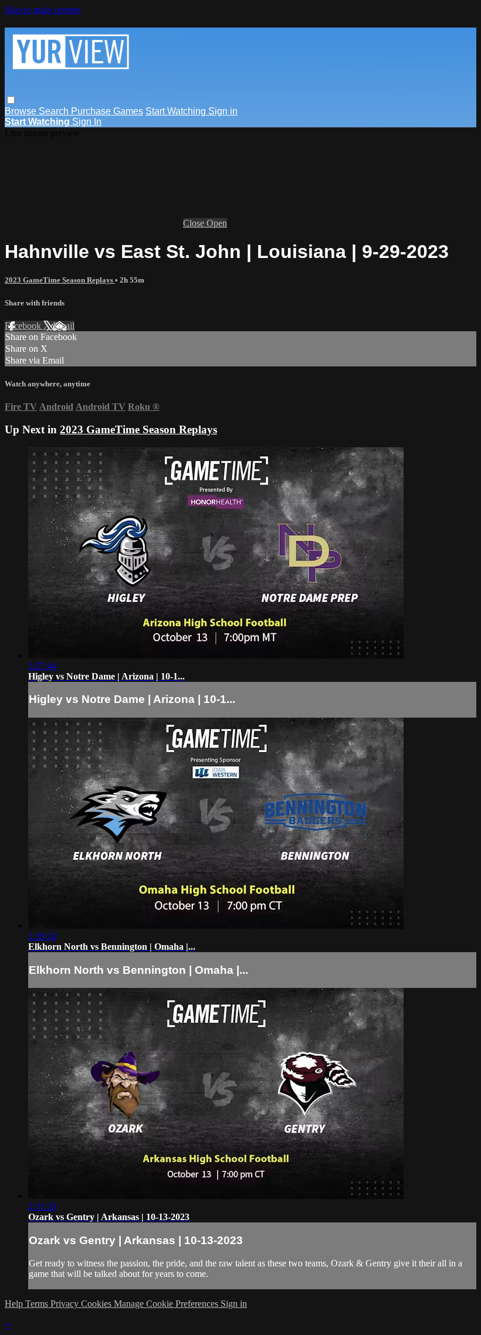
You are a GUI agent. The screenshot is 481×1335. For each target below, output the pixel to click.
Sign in (223, 111)
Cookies (97, 1304)
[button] (11, 100)
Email (63, 326)
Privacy (65, 1304)
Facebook (24, 326)
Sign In (86, 122)
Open (216, 223)
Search (55, 111)
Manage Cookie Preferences (167, 1304)
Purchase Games (107, 111)
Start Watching (176, 111)
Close (194, 223)
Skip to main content (43, 10)
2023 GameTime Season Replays (60, 280)
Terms (37, 1304)
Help (15, 1304)
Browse (22, 111)
